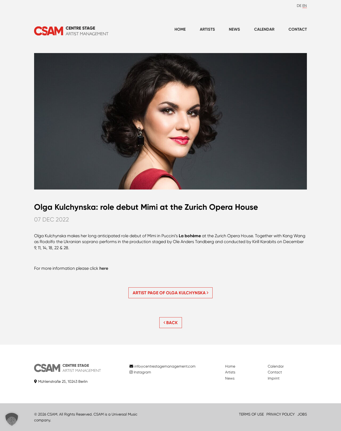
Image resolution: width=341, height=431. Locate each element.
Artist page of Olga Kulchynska (170, 292)
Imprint (273, 378)
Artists (207, 29)
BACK (171, 322)
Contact (298, 29)
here (103, 268)
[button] (11, 419)
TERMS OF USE (251, 414)
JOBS (302, 414)
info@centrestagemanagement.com (165, 366)
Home (180, 29)
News (234, 29)
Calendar (264, 29)
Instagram (142, 372)
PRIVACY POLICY (280, 414)
